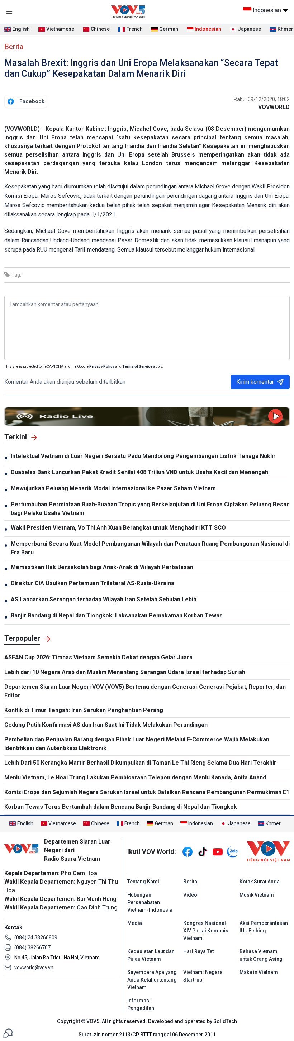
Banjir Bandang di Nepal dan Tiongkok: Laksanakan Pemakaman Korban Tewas (117, 615)
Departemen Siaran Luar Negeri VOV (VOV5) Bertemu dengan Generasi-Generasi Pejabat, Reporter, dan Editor (145, 691)
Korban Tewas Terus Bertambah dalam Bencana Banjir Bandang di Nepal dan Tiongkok (120, 806)
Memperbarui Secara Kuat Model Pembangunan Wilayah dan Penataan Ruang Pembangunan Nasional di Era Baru (150, 548)
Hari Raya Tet (198, 951)
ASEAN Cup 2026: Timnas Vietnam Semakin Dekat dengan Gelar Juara (98, 657)
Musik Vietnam (257, 895)
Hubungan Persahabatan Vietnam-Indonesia (149, 902)
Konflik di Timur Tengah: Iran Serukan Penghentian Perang (83, 710)
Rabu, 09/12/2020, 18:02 (262, 99)
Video (190, 895)
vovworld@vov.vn (33, 967)
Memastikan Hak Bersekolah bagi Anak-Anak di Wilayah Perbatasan (102, 567)
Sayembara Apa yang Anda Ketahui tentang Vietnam (152, 979)
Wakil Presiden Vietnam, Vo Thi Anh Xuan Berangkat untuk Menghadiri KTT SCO (118, 527)
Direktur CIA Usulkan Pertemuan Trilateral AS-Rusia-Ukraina (92, 583)
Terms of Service (137, 366)
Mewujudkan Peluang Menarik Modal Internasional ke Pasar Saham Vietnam (113, 488)
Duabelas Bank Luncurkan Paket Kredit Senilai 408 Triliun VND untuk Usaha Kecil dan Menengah (139, 472)
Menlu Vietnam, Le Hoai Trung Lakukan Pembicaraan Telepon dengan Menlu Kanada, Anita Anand (135, 777)
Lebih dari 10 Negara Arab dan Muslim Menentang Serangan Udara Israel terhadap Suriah (124, 672)
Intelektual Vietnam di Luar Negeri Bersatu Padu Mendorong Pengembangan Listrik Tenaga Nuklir (143, 456)
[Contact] (8, 1032)
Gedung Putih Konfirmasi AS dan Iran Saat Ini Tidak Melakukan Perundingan (106, 724)
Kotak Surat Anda (260, 881)
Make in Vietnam (259, 972)
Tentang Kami (143, 881)
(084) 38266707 (32, 947)
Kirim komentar (255, 381)
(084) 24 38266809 (35, 937)
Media (134, 923)
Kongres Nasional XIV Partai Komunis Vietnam (205, 930)
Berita (13, 46)
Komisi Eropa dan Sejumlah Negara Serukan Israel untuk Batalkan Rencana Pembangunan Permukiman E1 (146, 792)
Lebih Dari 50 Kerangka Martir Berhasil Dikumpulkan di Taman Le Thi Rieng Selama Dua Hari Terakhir (140, 762)
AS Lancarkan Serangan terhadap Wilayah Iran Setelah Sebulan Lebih (103, 599)
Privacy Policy (101, 366)
